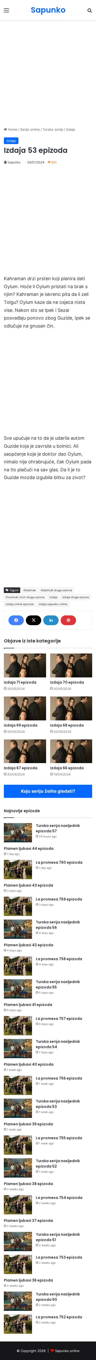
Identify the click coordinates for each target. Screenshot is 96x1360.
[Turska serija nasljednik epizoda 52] (18, 1168)
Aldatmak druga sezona (56, 590)
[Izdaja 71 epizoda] (25, 665)
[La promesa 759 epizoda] (18, 906)
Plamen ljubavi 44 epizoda (29, 848)
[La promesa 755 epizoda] (18, 1145)
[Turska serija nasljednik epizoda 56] (18, 929)
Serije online (30, 129)
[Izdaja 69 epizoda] (25, 708)
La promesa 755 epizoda (59, 1138)
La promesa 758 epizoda (59, 958)
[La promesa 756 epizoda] (18, 1085)
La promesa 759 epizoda (59, 899)
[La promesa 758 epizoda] (18, 966)
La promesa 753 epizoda (59, 1257)
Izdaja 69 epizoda (20, 725)
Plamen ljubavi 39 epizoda (28, 1124)
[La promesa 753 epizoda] (18, 1264)
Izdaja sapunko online (53, 604)
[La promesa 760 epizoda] (18, 869)
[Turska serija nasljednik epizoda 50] (18, 1301)
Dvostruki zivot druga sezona (25, 597)
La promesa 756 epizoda (59, 1078)
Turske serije (53, 129)
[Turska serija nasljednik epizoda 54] (18, 1048)
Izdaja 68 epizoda (67, 725)
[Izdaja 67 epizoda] (25, 751)
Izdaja (70, 129)
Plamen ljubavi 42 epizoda (28, 945)
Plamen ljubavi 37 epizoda (28, 1220)
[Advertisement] (48, 73)
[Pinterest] (68, 620)
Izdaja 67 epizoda (20, 768)
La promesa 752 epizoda (59, 1317)
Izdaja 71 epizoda (20, 682)
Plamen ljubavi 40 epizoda (29, 1064)
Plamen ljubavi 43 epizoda (28, 885)
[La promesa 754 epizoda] (18, 1204)
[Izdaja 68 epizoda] (71, 708)
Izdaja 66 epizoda (67, 768)
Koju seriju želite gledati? (48, 791)
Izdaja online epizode (20, 604)
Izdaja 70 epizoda (67, 682)
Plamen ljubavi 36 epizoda (28, 1280)
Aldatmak (29, 590)
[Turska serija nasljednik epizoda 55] (18, 989)
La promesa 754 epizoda (59, 1197)
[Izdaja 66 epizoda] (71, 751)
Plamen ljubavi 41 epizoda (28, 1004)
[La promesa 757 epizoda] (18, 1025)
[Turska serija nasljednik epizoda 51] (18, 1241)
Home (12, 129)
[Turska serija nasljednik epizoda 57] (18, 832)
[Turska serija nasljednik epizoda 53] (18, 1108)
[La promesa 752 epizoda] (18, 1324)
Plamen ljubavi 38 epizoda (28, 1183)
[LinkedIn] (51, 620)
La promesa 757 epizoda (59, 1018)
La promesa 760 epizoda (59, 862)
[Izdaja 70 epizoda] (71, 665)
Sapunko (14, 162)
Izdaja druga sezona (75, 597)
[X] (33, 620)
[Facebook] (16, 620)
